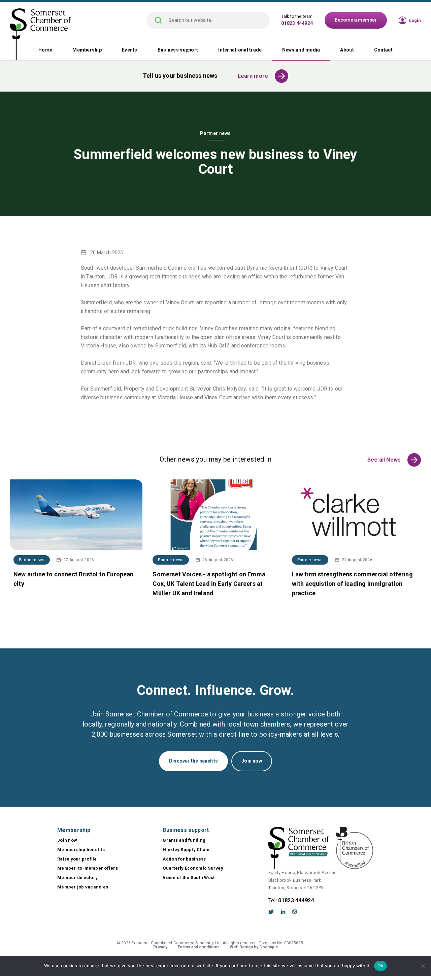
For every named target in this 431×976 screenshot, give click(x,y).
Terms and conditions (198, 947)
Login (415, 20)
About (347, 50)
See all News (384, 460)
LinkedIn (283, 911)
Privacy (160, 947)
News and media (301, 50)
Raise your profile (77, 859)
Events (129, 50)
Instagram (294, 911)
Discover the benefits (193, 761)
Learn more (253, 76)
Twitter (271, 911)
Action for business (184, 859)
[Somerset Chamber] (40, 35)
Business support (178, 50)
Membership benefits (81, 849)
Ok (380, 965)
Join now (251, 761)
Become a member (356, 20)
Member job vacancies (82, 886)
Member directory (77, 877)
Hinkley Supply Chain (186, 849)
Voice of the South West (188, 877)
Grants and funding (184, 840)
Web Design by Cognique (254, 947)
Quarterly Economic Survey (193, 868)
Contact (383, 50)
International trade (240, 50)
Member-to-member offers (87, 868)
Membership (87, 50)
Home (45, 50)
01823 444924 (297, 23)
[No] (422, 966)
